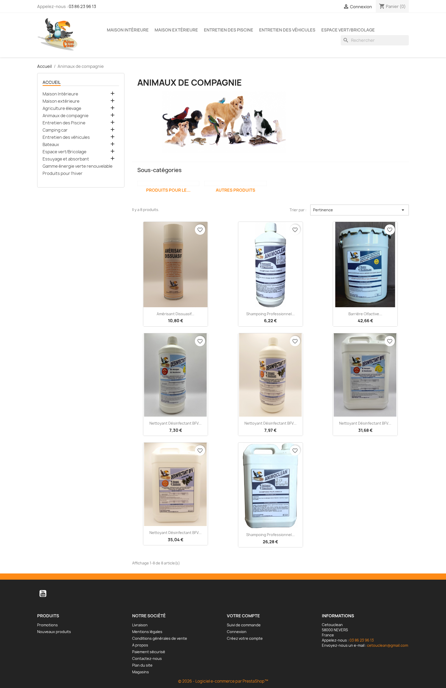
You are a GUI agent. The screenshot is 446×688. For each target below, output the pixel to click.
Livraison (140, 624)
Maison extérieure (176, 30)
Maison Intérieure (128, 30)
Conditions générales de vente (159, 638)
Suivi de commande (244, 624)
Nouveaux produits (54, 631)
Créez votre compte (245, 638)
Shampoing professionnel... (270, 313)
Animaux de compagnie (66, 115)
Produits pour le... (168, 190)
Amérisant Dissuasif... (175, 313)
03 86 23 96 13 (82, 6)
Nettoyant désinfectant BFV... (175, 423)
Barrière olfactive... (365, 313)
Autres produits (235, 190)
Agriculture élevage (62, 108)
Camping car (55, 130)
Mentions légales (147, 631)
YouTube (43, 593)
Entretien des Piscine (228, 30)
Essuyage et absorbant (66, 159)
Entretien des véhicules (287, 30)
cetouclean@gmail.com (387, 645)
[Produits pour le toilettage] (168, 183)
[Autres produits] (235, 183)
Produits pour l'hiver (63, 173)
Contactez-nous (147, 658)
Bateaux (51, 144)
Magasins (140, 671)
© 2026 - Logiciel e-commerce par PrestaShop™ (223, 681)
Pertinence (359, 210)
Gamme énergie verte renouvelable (78, 166)
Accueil (52, 82)
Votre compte (243, 616)
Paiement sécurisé (148, 651)
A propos (140, 645)
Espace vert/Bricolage (348, 30)
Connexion (236, 631)
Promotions (47, 624)
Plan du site (142, 665)
